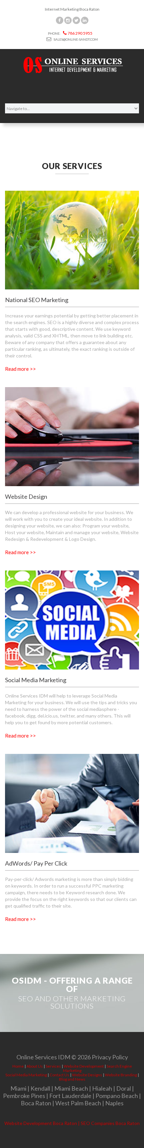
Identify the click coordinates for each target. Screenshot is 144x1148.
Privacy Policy (110, 1057)
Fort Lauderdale (70, 1095)
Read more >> (20, 369)
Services (53, 1066)
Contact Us (59, 1074)
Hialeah (102, 1088)
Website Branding (121, 1074)
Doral (123, 1088)
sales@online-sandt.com (75, 39)
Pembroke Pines (24, 1095)
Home (18, 1066)
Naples (114, 1103)
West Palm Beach (78, 1103)
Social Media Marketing (26, 1074)
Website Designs (87, 1074)
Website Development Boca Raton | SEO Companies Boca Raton (72, 1123)
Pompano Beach (116, 1095)
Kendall (40, 1088)
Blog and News (72, 1079)
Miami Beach (71, 1088)
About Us (34, 1066)
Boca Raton (36, 1103)
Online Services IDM (43, 1057)
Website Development (84, 1066)
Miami (18, 1088)
